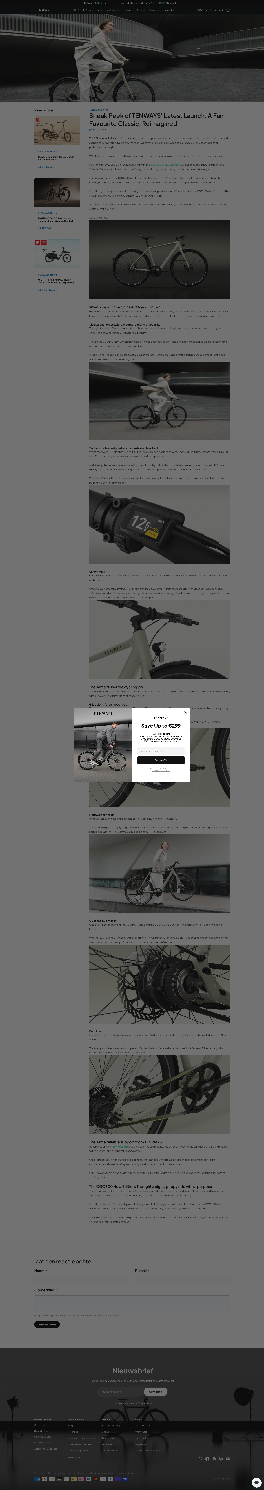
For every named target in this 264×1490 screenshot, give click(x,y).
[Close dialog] (186, 712)
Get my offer (161, 760)
